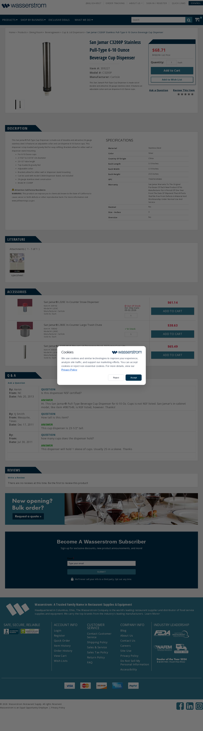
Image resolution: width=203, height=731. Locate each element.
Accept (133, 377)
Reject (116, 377)
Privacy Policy (69, 370)
